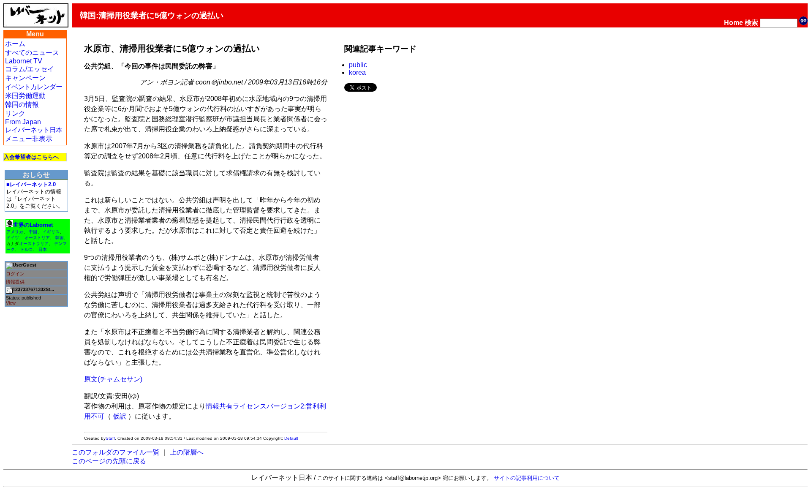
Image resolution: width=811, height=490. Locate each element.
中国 (33, 231)
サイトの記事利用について (527, 478)
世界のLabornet (33, 225)
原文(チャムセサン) (113, 379)
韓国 (59, 237)
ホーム (15, 43)
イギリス (51, 231)
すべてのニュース (32, 52)
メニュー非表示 (28, 138)
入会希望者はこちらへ (31, 157)
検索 (751, 22)
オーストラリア (34, 243)
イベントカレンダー (33, 86)
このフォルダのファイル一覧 (116, 452)
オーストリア (37, 237)
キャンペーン (25, 78)
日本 (42, 249)
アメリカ (14, 231)
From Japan (23, 121)
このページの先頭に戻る (109, 461)
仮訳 (119, 416)
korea (357, 72)
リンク (15, 113)
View (11, 302)
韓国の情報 (22, 104)
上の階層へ (187, 452)
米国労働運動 (25, 95)
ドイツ (12, 237)
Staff (110, 438)
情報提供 (15, 281)
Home (733, 22)
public (358, 64)
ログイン (15, 273)
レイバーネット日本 (33, 129)
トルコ (26, 249)
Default (291, 438)
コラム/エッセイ (29, 69)
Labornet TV (23, 61)
